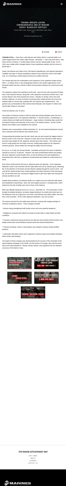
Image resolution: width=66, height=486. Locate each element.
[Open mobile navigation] (61, 4)
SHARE (46, 52)
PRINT (59, 52)
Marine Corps (33, 483)
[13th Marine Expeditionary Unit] (12, 4)
